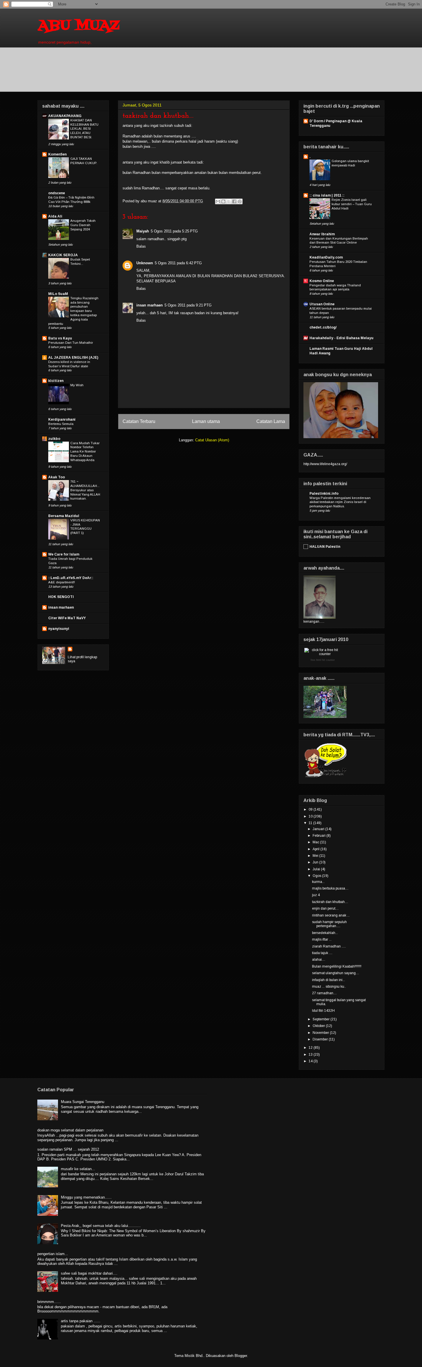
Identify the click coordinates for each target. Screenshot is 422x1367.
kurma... (318, 882)
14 (311, 1061)
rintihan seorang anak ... (331, 915)
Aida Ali (55, 216)
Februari (319, 836)
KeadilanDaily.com (326, 257)
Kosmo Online (321, 281)
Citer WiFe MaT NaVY (67, 618)
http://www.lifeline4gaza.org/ (325, 464)
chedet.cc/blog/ (322, 327)
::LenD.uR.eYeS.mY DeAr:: (70, 578)
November (321, 1033)
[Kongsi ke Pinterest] (240, 201)
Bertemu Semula (60, 424)
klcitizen (55, 381)
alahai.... (318, 960)
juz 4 (316, 895)
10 (311, 816)
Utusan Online (321, 304)
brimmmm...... (49, 1302)
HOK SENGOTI (61, 597)
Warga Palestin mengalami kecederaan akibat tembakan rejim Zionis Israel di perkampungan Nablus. (340, 502)
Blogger (241, 1356)
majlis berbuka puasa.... (330, 888)
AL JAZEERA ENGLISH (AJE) (73, 358)
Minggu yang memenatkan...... (86, 1197)
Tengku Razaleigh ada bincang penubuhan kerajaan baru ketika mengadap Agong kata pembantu (73, 310)
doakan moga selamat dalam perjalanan (70, 1130)
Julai (317, 869)
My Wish (77, 385)
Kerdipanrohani (62, 420)
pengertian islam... (52, 1254)
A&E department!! (61, 582)
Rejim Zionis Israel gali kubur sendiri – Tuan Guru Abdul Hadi (352, 204)
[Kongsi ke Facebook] (234, 201)
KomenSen (57, 154)
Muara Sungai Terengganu (82, 1102)
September (321, 1019)
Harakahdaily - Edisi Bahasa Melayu (341, 338)
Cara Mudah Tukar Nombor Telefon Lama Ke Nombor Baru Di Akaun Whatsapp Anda (85, 451)
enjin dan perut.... (325, 908)
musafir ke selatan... (78, 1169)
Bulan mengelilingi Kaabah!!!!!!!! (336, 966)
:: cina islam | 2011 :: (326, 195)
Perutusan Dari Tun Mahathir (70, 342)
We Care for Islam (63, 554)
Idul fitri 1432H (323, 1011)
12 (311, 1048)
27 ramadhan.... (324, 993)
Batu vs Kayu (60, 338)
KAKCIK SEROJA (63, 255)
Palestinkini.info (323, 494)
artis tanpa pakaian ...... (80, 1321)
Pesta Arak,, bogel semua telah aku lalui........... (101, 1226)
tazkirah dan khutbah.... (330, 902)
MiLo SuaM (58, 294)
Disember (321, 1039)
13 (311, 1055)
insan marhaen (149, 305)
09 (311, 809)
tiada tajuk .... (322, 953)
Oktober (319, 1026)
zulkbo (54, 439)
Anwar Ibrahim (322, 234)
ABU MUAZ (78, 26)
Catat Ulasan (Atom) (212, 440)
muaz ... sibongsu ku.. (329, 987)
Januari (319, 829)
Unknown (144, 263)
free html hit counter (323, 660)
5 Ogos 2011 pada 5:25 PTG (174, 231)
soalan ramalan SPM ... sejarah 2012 (68, 1149)
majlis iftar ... (322, 939)
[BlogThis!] (223, 201)
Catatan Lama (270, 421)
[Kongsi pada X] (229, 201)
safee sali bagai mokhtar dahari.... (89, 1273)
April (316, 849)
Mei (316, 856)
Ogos (317, 876)
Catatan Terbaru (139, 421)
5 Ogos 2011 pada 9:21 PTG (188, 305)
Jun (316, 862)
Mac (316, 842)
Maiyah (142, 231)
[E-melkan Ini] (218, 201)
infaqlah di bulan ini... (328, 980)
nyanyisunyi (58, 629)
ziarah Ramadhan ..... (329, 946)
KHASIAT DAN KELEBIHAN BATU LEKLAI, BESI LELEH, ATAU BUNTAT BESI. (84, 129)
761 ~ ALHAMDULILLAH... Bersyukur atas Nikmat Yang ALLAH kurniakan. (85, 490)
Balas (141, 246)
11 (311, 823)
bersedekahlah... (325, 933)
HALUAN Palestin (324, 547)
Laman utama (206, 421)
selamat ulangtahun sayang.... (335, 973)
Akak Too (56, 477)
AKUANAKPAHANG (65, 116)
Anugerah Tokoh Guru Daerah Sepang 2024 (83, 225)
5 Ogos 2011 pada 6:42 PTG (178, 263)
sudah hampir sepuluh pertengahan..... (329, 924)
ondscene (56, 193)
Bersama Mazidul (63, 516)
